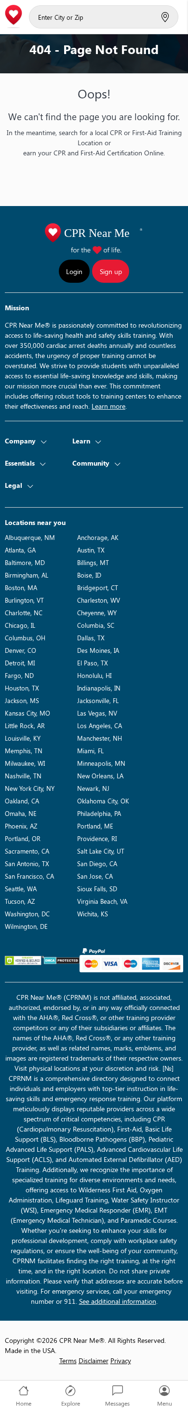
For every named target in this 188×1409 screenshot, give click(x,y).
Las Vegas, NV (97, 713)
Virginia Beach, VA (102, 901)
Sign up (111, 271)
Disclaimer (93, 1360)
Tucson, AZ (20, 901)
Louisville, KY (22, 738)
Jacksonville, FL (98, 700)
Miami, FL (90, 750)
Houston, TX (22, 688)
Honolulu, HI (94, 675)
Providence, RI (97, 838)
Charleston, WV (98, 600)
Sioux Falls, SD (97, 888)
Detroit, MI (20, 663)
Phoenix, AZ (21, 826)
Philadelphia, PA (99, 813)
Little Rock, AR (25, 725)
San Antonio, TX (27, 863)
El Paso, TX (92, 663)
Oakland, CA (22, 801)
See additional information (117, 1301)
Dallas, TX (91, 638)
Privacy (120, 1360)
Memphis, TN (23, 750)
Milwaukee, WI (25, 763)
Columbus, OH (25, 638)
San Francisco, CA (29, 876)
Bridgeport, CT (97, 587)
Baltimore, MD (25, 562)
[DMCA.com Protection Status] (62, 960)
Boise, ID (89, 575)
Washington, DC (27, 914)
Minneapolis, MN (101, 763)
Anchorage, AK (98, 537)
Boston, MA (21, 587)
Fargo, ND (19, 675)
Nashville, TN (23, 776)
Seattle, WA (21, 888)
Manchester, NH (99, 738)
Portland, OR (22, 838)
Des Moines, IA (98, 650)
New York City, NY (29, 788)
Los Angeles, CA (99, 725)
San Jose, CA (95, 876)
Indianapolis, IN (99, 688)
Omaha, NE (21, 813)
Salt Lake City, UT (100, 851)
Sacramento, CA (27, 851)
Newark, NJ (93, 788)
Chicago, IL (20, 625)
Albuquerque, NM (30, 537)
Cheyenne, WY (97, 612)
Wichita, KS (92, 914)
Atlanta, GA (20, 550)
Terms (68, 1360)
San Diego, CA (97, 863)
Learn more (108, 406)
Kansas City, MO (27, 713)
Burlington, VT (24, 600)
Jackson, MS (22, 700)
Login (74, 271)
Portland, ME (95, 826)
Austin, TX (91, 550)
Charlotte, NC (23, 612)
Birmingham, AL (26, 575)
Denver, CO (20, 650)
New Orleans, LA (100, 776)
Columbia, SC (95, 625)
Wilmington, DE (26, 926)
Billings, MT (93, 562)
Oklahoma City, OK (103, 801)
